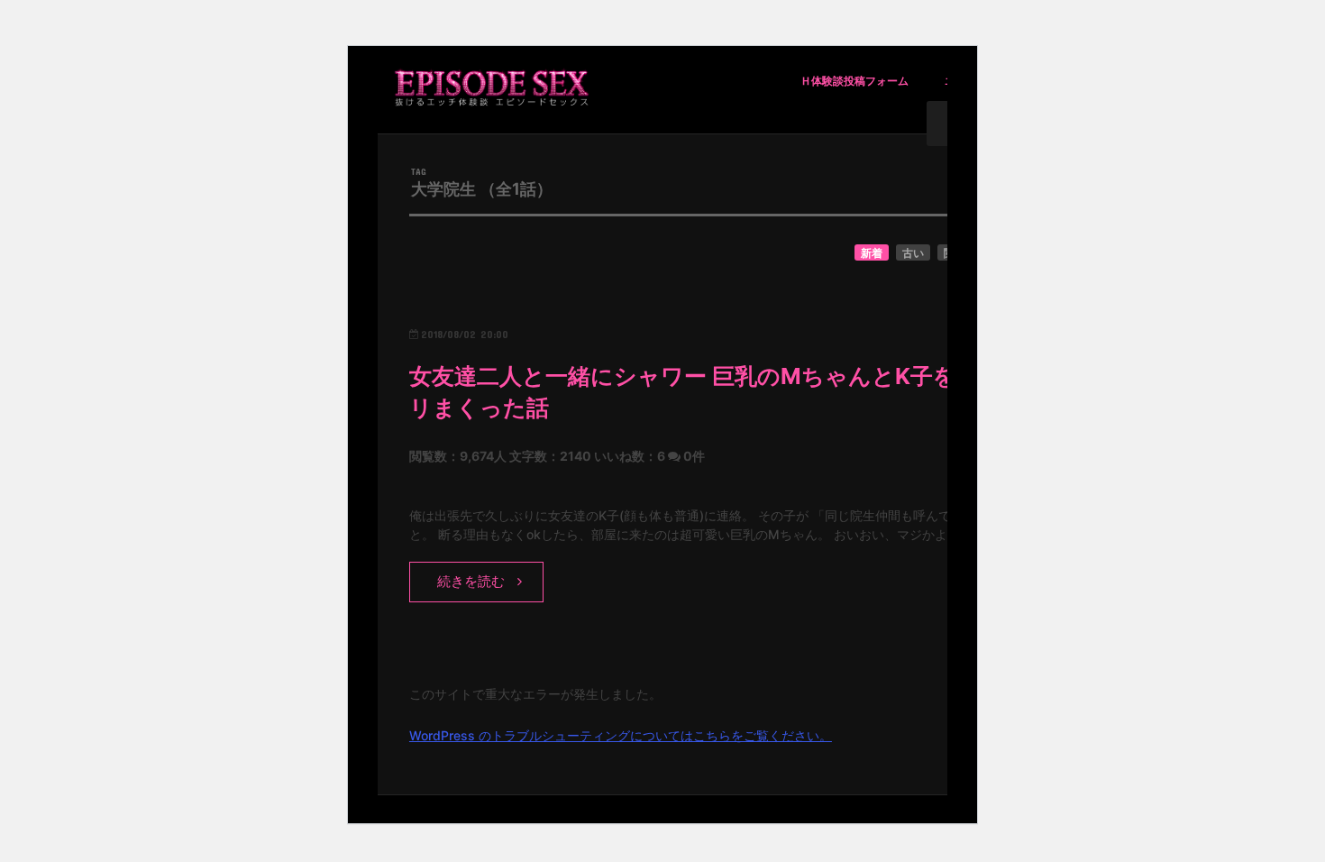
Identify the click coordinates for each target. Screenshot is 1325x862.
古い (913, 253)
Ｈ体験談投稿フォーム (854, 80)
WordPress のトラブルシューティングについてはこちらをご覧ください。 (620, 735)
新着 (871, 253)
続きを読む (471, 581)
